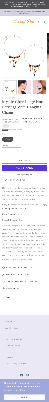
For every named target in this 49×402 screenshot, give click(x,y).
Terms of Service (12, 346)
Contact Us (10, 322)
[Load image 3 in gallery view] (39, 87)
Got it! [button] (24, 397)
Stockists (9, 357)
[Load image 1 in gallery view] (9, 87)
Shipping (5, 129)
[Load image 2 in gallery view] (24, 87)
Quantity (5, 145)
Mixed (7, 139)
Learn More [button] (19, 390)
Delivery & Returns (13, 340)
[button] (3, 22)
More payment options (25, 175)
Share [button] (7, 297)
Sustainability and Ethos (15, 364)
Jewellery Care (11, 328)
